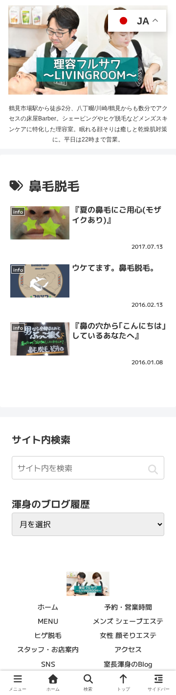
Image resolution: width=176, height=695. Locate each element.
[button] (153, 469)
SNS (48, 664)
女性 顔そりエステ (128, 635)
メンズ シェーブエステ (128, 621)
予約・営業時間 (128, 607)
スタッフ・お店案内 (48, 649)
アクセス (128, 649)
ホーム (48, 607)
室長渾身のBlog (128, 664)
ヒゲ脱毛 (48, 635)
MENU (48, 621)
